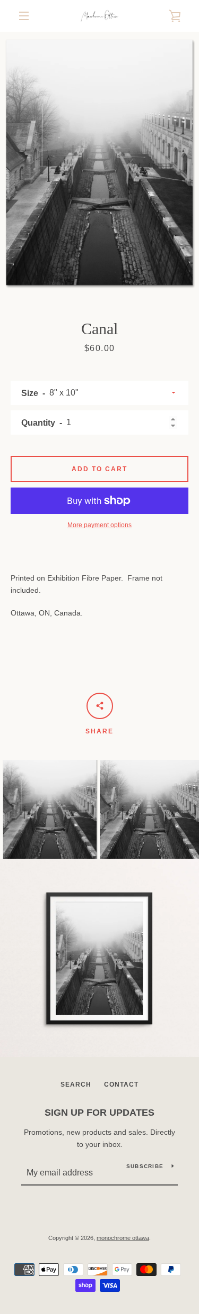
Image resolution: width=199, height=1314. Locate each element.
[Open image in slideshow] (99, 162)
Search (75, 1084)
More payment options (99, 525)
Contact (121, 1084)
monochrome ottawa (123, 1238)
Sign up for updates (99, 1112)
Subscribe (144, 1166)
